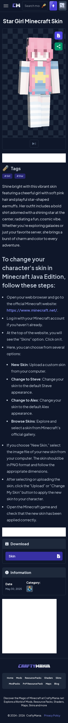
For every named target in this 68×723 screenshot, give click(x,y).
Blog (56, 683)
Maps (48, 683)
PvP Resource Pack (33, 683)
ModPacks (14, 683)
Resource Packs (33, 678)
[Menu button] (6, 6)
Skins (58, 678)
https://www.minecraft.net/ (32, 310)
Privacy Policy (52, 715)
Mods (19, 678)
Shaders (48, 678)
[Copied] (59, 46)
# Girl (7, 176)
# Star (20, 176)
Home (10, 678)
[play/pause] (34, 144)
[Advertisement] (34, 158)
